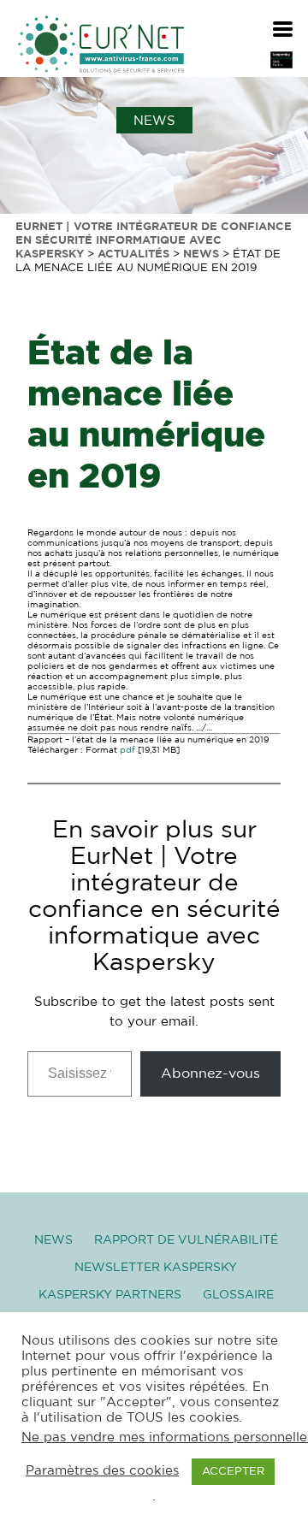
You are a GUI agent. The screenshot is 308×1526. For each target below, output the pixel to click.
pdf (127, 750)
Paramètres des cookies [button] (102, 1470)
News (53, 1240)
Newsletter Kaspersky (155, 1268)
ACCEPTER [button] (233, 1471)
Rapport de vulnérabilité (186, 1240)
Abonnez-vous (210, 1073)
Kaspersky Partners (109, 1295)
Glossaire (238, 1295)
